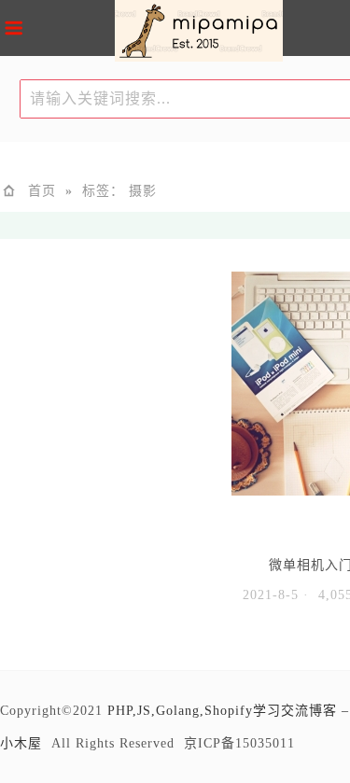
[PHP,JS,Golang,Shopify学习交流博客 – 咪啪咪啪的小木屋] (199, 34)
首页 (42, 191)
